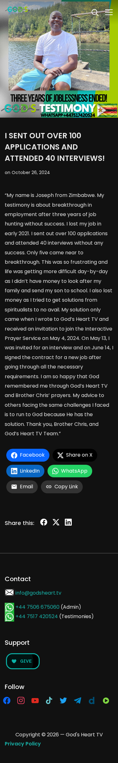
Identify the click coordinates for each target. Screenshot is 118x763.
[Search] (95, 12)
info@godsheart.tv (38, 592)
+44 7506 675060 (37, 607)
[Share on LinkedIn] (68, 523)
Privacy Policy (23, 743)
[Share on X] (56, 523)
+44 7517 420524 (36, 616)
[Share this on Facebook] (43, 523)
